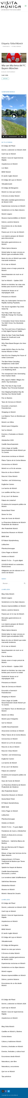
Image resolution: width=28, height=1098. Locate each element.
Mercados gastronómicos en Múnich (11, 243)
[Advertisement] (14, 26)
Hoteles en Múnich (8, 556)
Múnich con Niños (8, 422)
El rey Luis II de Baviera (10, 496)
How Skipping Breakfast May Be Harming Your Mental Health (13, 393)
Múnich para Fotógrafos (10, 426)
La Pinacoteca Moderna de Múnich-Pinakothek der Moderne (14, 523)
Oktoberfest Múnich (8, 885)
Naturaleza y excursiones (10, 1066)
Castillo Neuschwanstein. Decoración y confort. (10, 872)
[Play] (3, 136)
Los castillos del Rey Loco (10, 492)
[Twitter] (8, 1091)
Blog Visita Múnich (9, 72)
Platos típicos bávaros (9, 248)
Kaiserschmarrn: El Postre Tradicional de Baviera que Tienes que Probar (13, 861)
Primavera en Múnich (9, 296)
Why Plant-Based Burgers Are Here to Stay (14, 344)
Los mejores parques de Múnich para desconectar (13, 237)
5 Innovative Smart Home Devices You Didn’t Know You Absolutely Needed (13, 323)
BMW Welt (5, 536)
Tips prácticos (6, 1076)
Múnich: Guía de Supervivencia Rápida (12, 159)
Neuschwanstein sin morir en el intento (12, 275)
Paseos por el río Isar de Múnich (13, 232)
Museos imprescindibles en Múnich (14, 218)
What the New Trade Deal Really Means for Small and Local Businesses (13, 337)
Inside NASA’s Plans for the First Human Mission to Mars (13, 350)
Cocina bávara (7, 1036)
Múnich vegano (7, 214)
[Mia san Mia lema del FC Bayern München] (14, 58)
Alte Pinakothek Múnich (10, 528)
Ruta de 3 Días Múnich (9, 476)
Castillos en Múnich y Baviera (12, 1031)
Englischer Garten (8, 484)
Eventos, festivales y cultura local (13, 1051)
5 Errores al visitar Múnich (11, 196)
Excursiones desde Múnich (11, 1056)
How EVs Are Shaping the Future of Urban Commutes (14, 356)
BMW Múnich (6, 172)
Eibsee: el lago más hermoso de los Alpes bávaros (14, 854)
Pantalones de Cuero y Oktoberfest (14, 831)
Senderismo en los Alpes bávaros (13, 210)
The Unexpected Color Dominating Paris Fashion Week (13, 375)
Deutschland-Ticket (8, 510)
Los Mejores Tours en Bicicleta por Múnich (13, 417)
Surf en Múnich (7, 430)
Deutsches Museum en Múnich (12, 532)
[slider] (13, 136)
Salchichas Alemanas (9, 881)
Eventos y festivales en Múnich (12, 1046)
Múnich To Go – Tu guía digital (12, 560)
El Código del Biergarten (10, 188)
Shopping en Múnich (9, 412)
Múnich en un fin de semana (11, 468)
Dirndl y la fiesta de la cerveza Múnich (12, 836)
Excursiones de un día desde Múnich (12, 227)
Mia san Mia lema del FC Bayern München (14, 67)
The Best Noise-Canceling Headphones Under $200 (10, 362)
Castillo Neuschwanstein (10, 444)
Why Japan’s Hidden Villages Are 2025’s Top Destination (13, 381)
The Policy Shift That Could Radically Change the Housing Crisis (12, 315)
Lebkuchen (5, 544)
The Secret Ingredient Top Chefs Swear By (13, 308)
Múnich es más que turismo (11, 192)
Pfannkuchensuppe (8, 548)
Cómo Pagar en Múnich (10, 552)
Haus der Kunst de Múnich (11, 518)
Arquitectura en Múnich (10, 164)
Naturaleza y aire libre (9, 1061)
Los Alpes (5, 168)
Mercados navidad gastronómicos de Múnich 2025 (13, 201)
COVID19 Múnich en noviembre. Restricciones (13, 565)
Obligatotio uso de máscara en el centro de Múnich (13, 571)
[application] (14, 116)
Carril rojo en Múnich (9, 154)
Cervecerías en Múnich (10, 464)
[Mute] (22, 136)
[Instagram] (3, 1091)
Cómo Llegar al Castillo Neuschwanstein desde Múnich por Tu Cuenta (14, 450)
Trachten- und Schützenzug (11, 480)
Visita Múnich (11, 5)
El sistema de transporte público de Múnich (14, 505)
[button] (14, 116)
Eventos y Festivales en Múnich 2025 (12, 435)
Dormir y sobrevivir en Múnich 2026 (14, 150)
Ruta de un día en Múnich (10, 472)
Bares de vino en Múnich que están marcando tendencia (14, 259)
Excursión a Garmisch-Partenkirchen (9, 407)
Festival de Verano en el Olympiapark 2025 (10, 291)
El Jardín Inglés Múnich (10, 176)
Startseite (6, 46)
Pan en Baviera (7, 398)
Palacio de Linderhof (9, 500)
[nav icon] (25, 6)
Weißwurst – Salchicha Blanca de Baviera (13, 842)
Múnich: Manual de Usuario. (11, 893)
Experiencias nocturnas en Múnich (13, 206)
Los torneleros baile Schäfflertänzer (14, 877)
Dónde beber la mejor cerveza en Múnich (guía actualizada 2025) (13, 253)
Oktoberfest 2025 (8, 440)
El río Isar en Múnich (9, 264)
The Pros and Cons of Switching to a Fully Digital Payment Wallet (14, 330)
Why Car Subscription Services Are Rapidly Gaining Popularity (14, 302)
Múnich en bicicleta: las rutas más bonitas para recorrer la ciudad (13, 285)
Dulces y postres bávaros (10, 222)
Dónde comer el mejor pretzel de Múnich (13, 269)
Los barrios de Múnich (9, 488)
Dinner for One (7, 514)
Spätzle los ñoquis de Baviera (12, 867)
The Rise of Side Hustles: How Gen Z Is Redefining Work (14, 369)
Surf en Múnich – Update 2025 (12, 280)
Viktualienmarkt (7, 184)
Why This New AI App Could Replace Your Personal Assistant (13, 387)
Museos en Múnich (8, 889)
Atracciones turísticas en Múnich (13, 456)
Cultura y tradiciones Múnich (11, 1041)
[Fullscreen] (24, 136)
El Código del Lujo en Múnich (12, 180)
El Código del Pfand (8, 146)
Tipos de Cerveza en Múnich (11, 402)
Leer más (5, 78)
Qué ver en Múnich (8, 1071)
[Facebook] (6, 1091)
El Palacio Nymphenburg (10, 540)
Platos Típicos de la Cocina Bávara (14, 460)
